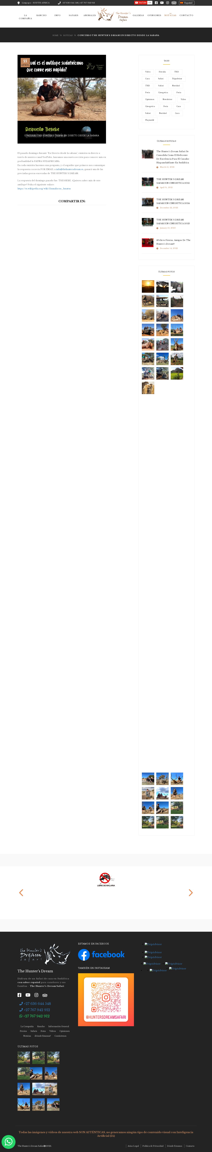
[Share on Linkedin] (104, 201)
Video (147, 72)
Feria (147, 93)
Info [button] (57, 15)
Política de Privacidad (152, 1146)
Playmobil (149, 120)
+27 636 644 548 (37, 1004)
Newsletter (167, 99)
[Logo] (45, 955)
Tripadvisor (177, 79)
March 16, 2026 (167, 167)
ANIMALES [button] (89, 15)
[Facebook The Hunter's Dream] (156, 3)
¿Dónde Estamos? (43, 1036)
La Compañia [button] (25, 17)
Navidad (176, 86)
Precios (23, 1031)
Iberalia (162, 72)
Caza (147, 79)
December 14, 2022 (169, 248)
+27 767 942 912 (36, 1010)
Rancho (41, 15)
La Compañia (27, 1026)
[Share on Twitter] (97, 201)
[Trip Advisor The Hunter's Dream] (173, 3)
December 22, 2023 (169, 208)
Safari (161, 79)
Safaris (73, 15)
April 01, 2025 (166, 188)
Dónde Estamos (174, 1146)
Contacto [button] (187, 15)
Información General (58, 1026)
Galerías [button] (138, 15)
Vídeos (52, 1031)
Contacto (190, 1146)
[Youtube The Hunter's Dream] (162, 3)
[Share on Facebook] (90, 201)
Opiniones (154, 15)
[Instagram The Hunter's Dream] (167, 3)
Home (55, 35)
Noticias (170, 15)
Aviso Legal (133, 1146)
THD (176, 72)
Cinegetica (163, 93)
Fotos (43, 1031)
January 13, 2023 (168, 228)
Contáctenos (60, 1036)
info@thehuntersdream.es (69, 169)
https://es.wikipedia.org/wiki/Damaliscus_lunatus (44, 188)
